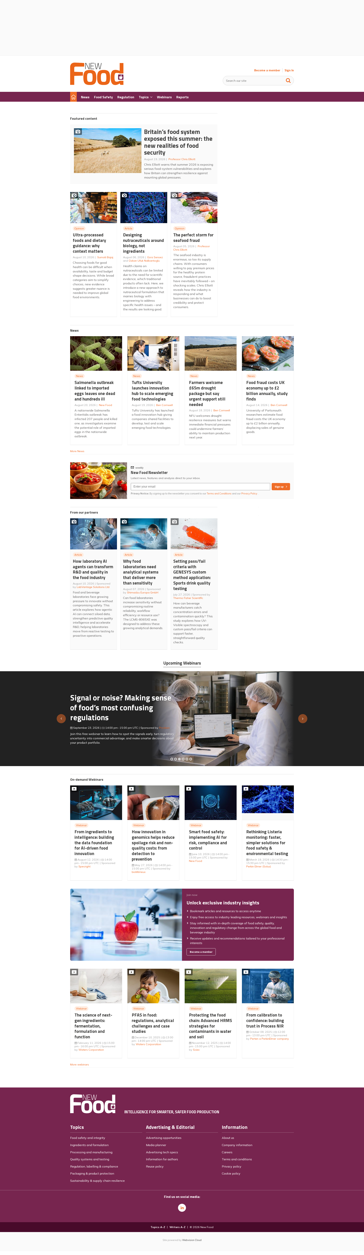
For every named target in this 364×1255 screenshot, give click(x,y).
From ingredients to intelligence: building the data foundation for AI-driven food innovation (94, 842)
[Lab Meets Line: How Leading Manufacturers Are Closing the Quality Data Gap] (175, 759)
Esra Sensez (155, 257)
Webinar (81, 825)
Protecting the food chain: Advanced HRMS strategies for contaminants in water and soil (210, 1026)
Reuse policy (155, 1166)
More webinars (79, 1064)
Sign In (289, 70)
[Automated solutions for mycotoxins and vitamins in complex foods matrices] (183, 759)
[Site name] (96, 84)
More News (77, 451)
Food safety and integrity (87, 1138)
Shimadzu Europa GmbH (142, 592)
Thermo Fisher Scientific (188, 598)
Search (288, 80)
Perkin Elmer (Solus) (258, 866)
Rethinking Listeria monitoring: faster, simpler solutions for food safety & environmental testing (267, 842)
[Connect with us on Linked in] (182, 1208)
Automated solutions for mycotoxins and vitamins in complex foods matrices (116, 706)
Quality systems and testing (89, 1159)
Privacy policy (231, 1166)
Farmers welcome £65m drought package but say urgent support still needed (207, 393)
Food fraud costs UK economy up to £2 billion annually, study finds (267, 390)
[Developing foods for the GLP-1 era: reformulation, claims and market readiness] (191, 759)
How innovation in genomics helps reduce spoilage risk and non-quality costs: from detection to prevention (153, 845)
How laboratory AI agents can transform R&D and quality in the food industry (93, 569)
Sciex (196, 1049)
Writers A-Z (177, 1227)
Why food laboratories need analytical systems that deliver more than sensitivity (140, 572)
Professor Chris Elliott (182, 159)
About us (228, 1138)
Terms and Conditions (219, 493)
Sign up (279, 487)
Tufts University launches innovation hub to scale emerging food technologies (152, 390)
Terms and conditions (237, 1159)
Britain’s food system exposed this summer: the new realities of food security (178, 142)
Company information (237, 1145)
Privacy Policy (249, 493)
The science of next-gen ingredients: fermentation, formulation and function (93, 1026)
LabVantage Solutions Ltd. (93, 587)
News (79, 376)
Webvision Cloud (192, 1240)
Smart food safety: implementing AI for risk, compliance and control (208, 839)
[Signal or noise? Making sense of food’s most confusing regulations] (179, 759)
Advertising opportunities (163, 1138)
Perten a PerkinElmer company (269, 1038)
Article (128, 228)
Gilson (159, 726)
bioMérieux (139, 872)
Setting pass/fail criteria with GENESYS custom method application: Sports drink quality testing (192, 575)
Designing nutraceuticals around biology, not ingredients (143, 242)
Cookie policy (231, 1173)
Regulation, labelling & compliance (94, 1166)
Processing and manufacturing (91, 1152)
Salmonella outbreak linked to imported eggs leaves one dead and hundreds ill (95, 390)
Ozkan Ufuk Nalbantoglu (144, 260)
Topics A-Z (158, 1227)
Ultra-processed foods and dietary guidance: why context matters (89, 242)
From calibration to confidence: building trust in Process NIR (265, 1020)
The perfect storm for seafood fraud (193, 237)
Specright (84, 866)
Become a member (267, 70)
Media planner (156, 1145)
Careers (227, 1152)
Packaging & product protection (92, 1173)
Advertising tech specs (162, 1152)
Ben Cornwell (164, 405)
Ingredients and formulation (89, 1145)
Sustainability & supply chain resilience (97, 1181)
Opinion (79, 228)
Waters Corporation (91, 1049)
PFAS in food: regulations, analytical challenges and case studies (153, 1023)
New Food (105, 405)
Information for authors (162, 1159)
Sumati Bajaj (105, 257)
